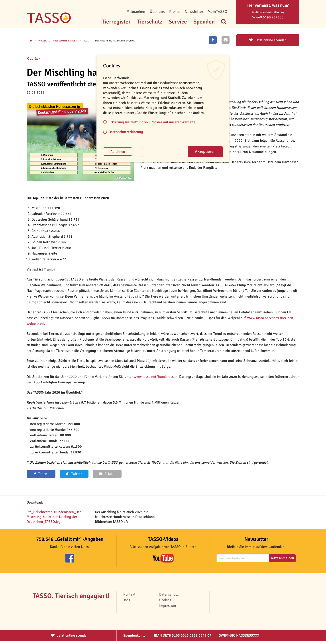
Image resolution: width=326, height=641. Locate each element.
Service (178, 21)
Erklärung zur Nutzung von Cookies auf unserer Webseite (152, 122)
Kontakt (129, 594)
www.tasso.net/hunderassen (155, 376)
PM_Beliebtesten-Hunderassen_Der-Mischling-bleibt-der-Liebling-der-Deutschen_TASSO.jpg (54, 517)
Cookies (165, 600)
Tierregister (116, 21)
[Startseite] (49, 11)
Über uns (157, 11)
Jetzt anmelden (282, 558)
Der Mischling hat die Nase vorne (115, 40)
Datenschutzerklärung (126, 132)
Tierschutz (149, 21)
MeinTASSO (217, 11)
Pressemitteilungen (65, 40)
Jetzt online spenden (270, 40)
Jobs (126, 600)
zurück (34, 58)
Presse (174, 11)
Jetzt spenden (72, 635)
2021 (86, 40)
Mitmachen (135, 11)
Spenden (204, 21)
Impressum (167, 606)
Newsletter (194, 11)
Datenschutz (169, 594)
